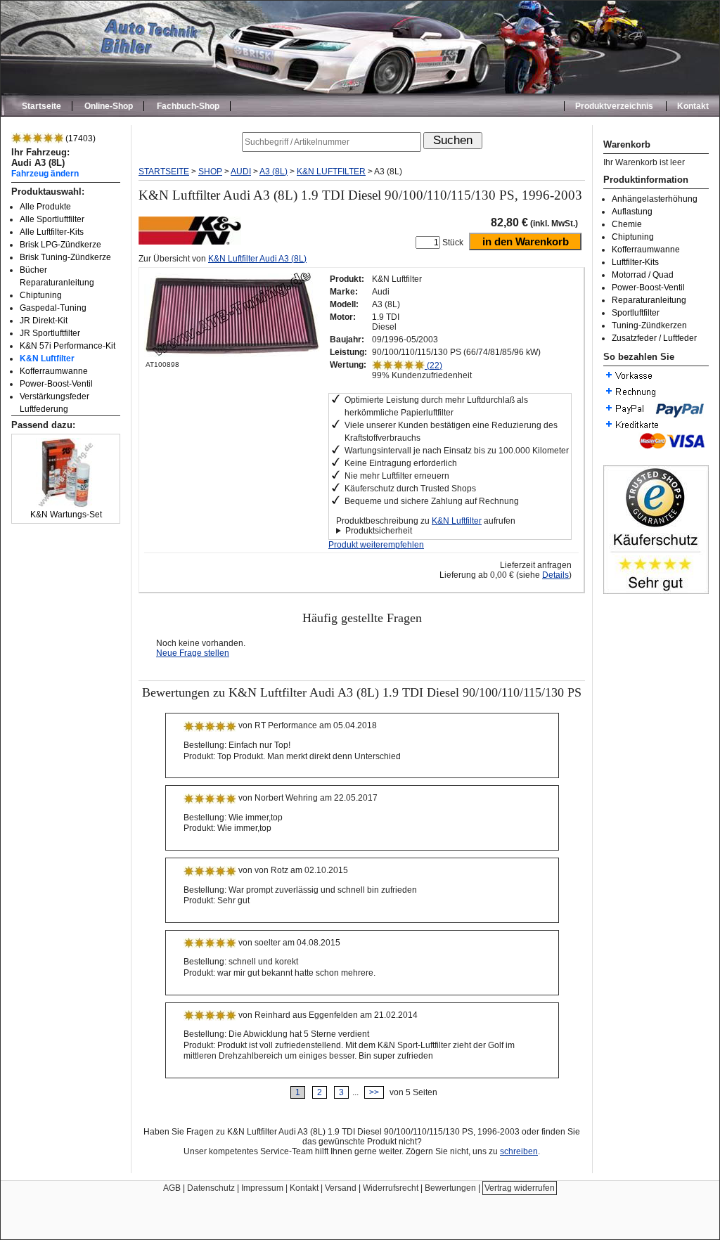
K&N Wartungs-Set (66, 514)
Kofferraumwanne (54, 371)
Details (555, 575)
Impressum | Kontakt (280, 1188)
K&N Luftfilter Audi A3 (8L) (257, 259)
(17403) (79, 138)
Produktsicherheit (378, 531)
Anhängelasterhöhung (655, 199)
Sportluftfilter (636, 313)
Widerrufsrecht (390, 1188)
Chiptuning (41, 295)
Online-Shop (108, 106)
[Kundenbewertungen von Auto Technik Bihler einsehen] (656, 591)
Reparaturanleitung (649, 300)
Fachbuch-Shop (188, 106)
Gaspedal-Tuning (53, 308)
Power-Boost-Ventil (56, 384)
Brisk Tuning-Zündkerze (65, 257)
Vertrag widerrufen (519, 1188)
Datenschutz (211, 1188)
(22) (433, 365)
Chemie (627, 224)
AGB (172, 1188)
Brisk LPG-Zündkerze (60, 245)
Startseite (41, 106)
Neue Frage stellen (192, 653)
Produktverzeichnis (614, 106)
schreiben (519, 1151)
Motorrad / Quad (643, 275)
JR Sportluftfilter (50, 333)
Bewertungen (450, 1188)
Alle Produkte (45, 207)
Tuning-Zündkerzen (649, 325)
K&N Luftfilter (47, 358)
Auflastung (632, 212)
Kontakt (693, 106)
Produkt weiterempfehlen (376, 545)
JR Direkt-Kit (44, 320)
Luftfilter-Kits (635, 262)
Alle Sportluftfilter (52, 219)
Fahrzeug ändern (45, 173)
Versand (340, 1188)
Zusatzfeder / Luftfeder (654, 338)
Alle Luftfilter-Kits (52, 232)
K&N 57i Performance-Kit (67, 346)
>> (374, 1092)
